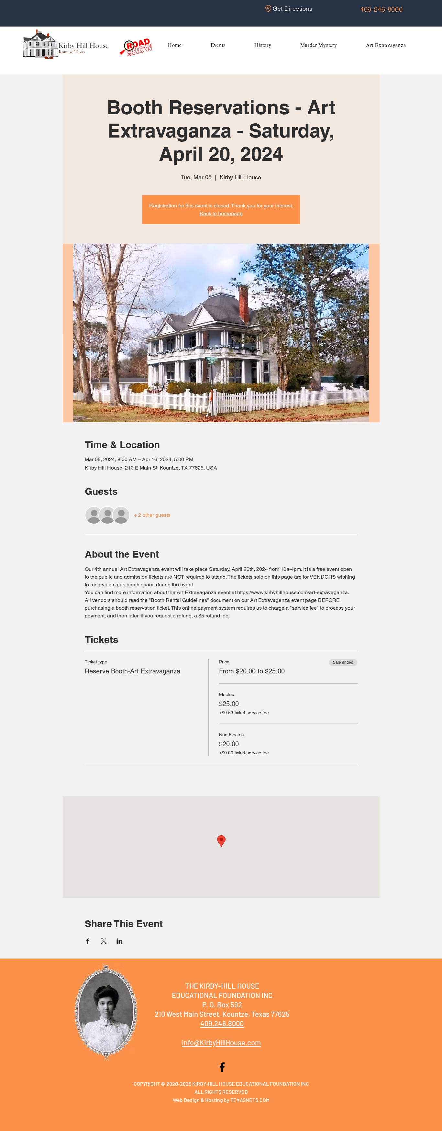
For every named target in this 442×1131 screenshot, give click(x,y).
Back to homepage (221, 213)
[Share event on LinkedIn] (119, 941)
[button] (218, 45)
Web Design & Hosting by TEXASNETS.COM (221, 1100)
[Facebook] (222, 1067)
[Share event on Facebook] (88, 941)
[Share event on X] (104, 941)
